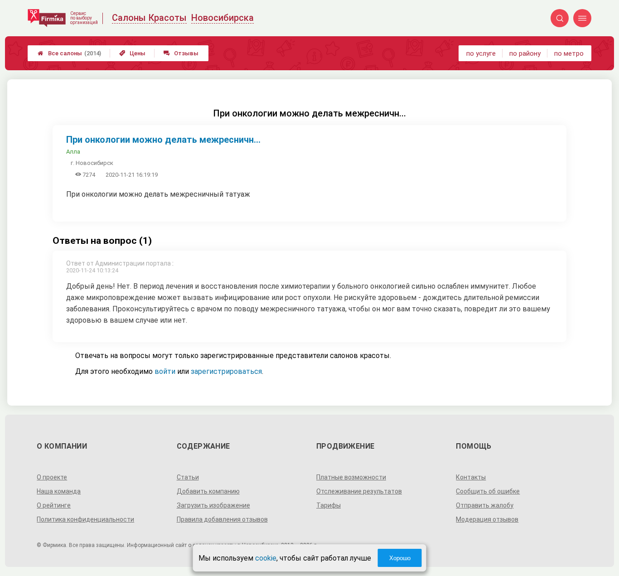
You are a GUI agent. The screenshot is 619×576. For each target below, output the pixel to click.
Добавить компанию (208, 491)
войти (165, 371)
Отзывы (181, 53)
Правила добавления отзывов (222, 519)
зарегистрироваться (226, 371)
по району (525, 53)
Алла (73, 151)
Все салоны (69, 53)
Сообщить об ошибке (488, 491)
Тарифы (328, 505)
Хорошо (400, 558)
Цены (132, 53)
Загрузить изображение (213, 505)
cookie (265, 558)
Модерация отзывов (487, 519)
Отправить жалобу (484, 505)
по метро (569, 53)
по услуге (481, 53)
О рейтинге (54, 505)
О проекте (52, 477)
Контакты (471, 477)
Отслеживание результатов (359, 491)
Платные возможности (351, 477)
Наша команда (59, 491)
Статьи (188, 477)
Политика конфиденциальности (85, 519)
